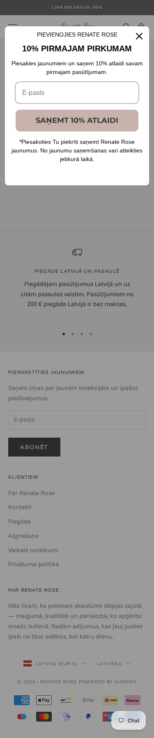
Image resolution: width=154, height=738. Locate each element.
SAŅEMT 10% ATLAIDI (77, 120)
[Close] (139, 36)
